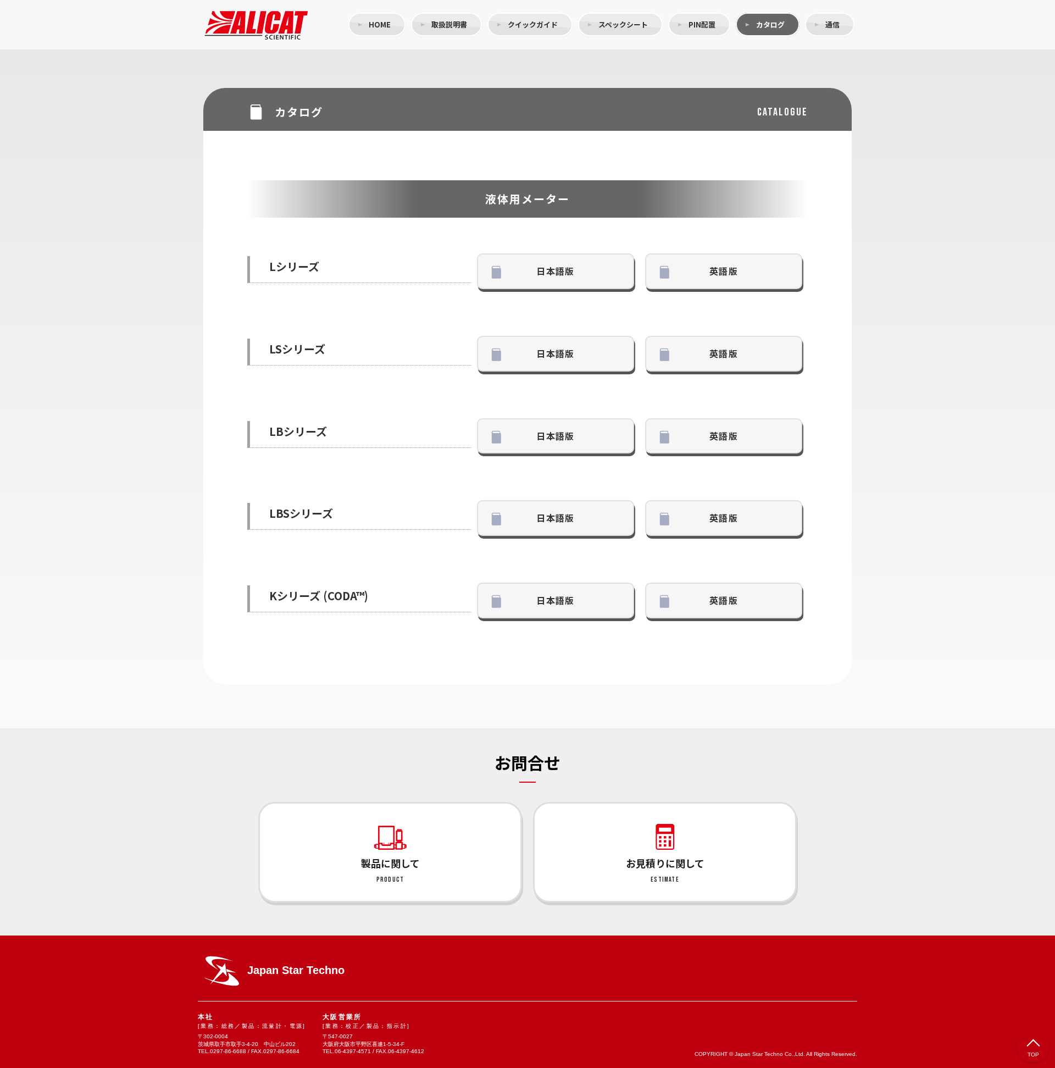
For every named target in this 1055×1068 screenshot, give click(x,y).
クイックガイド (533, 24)
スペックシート (623, 24)
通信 (832, 24)
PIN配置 (701, 24)
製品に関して (390, 870)
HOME (380, 24)
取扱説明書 (449, 24)
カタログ (770, 24)
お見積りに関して (665, 870)
